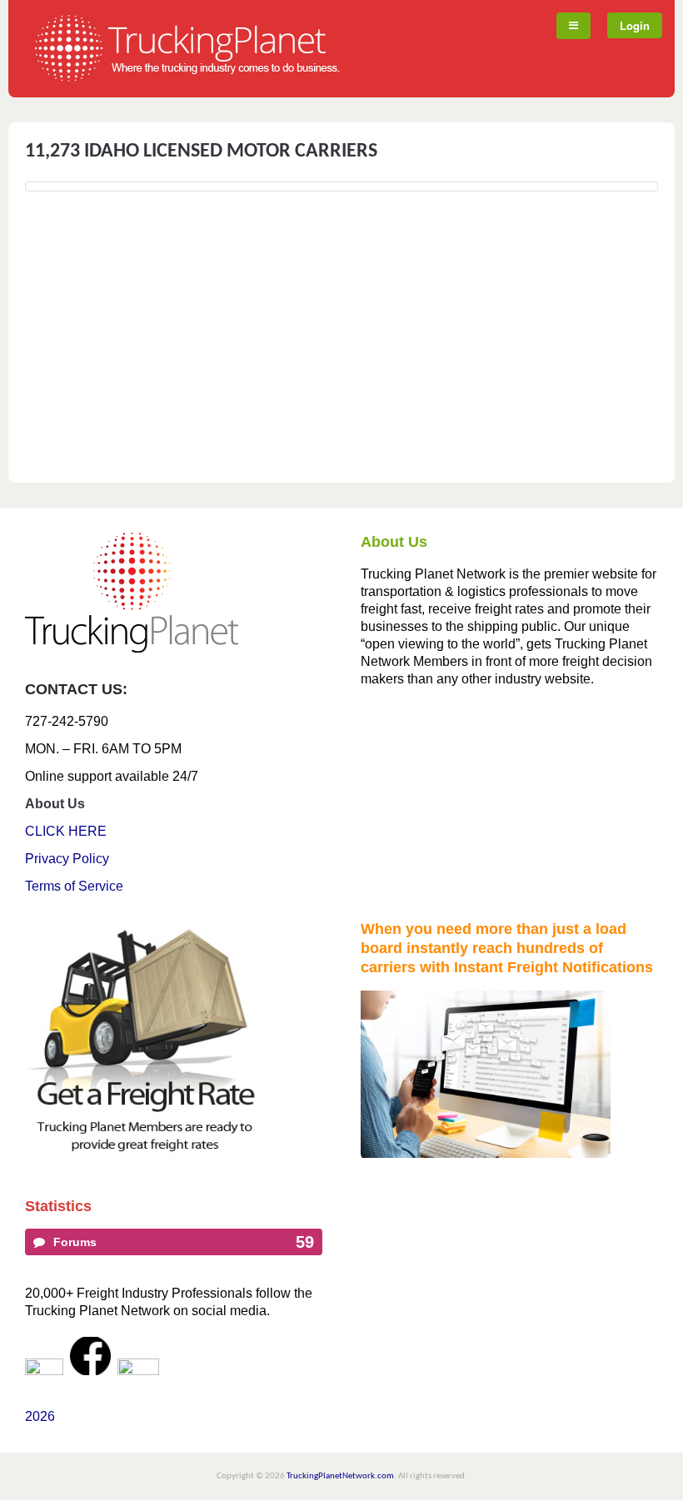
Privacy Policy (67, 859)
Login (635, 25)
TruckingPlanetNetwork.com (340, 1476)
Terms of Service (74, 886)
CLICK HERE (66, 831)
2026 (40, 1416)
